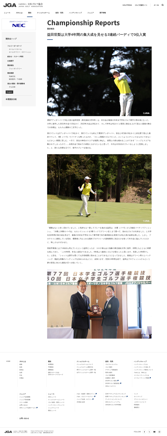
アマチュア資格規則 (111, 370)
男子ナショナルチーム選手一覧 (86, 370)
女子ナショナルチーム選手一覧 (86, 372)
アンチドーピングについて (113, 399)
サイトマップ (138, 396)
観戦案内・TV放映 (15, 79)
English (9, 92)
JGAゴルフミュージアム (112, 402)
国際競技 (51, 370)
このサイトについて (140, 402)
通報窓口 (136, 407)
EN (158, 5)
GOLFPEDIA (127, 5)
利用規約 (136, 405)
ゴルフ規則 (108, 367)
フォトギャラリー (15, 68)
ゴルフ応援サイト (141, 5)
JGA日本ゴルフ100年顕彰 (113, 405)
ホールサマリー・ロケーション (20, 52)
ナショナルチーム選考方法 (85, 367)
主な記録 (12, 87)
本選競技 (51, 364)
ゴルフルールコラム (111, 364)
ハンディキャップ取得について (143, 370)
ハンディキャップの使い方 (142, 367)
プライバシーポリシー (141, 399)
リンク (136, 394)
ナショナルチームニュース (56, 399)
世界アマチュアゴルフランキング (115, 396)
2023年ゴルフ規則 (111, 380)
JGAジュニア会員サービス (27, 408)
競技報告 (10, 65)
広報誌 (21, 378)
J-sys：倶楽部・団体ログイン (86, 394)
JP (155, 5)
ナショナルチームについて (85, 364)
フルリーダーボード (14, 46)
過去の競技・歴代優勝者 (16, 83)
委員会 (21, 370)
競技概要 (10, 73)
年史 (20, 375)
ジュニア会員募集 (24, 397)
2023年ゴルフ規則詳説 (112, 383)
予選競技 (51, 367)
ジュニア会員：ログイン (84, 399)
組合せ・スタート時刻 (15, 56)
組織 (20, 364)
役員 (20, 367)
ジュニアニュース (53, 408)
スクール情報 (23, 402)
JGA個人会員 (81, 402)
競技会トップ (11, 39)
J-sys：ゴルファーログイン (85, 396)
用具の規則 (108, 372)
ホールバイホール (15, 49)
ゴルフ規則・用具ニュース (56, 402)
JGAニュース (52, 397)
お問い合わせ (23, 405)
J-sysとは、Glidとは (140, 372)
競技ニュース (52, 410)
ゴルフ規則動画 (110, 375)
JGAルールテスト (110, 386)
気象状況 (12, 76)
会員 (20, 372)
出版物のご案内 (110, 378)
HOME (8, 361)
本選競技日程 (11, 99)
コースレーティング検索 (141, 378)
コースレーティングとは (141, 375)
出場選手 (10, 61)
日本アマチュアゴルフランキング (115, 394)
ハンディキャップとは (141, 364)
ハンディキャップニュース (56, 405)
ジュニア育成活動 (24, 399)
